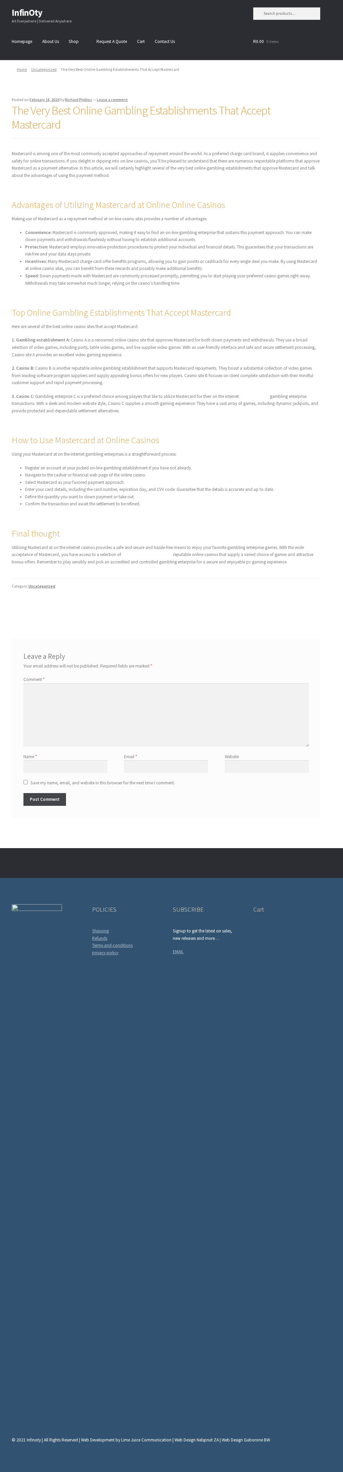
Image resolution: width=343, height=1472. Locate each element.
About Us (50, 41)
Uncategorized (44, 69)
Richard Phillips (78, 99)
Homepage (22, 41)
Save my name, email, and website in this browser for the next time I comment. (102, 783)
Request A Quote (111, 41)
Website (232, 757)
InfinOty (27, 12)
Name (30, 757)
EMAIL (178, 952)
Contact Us (165, 41)
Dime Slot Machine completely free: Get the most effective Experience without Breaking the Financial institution (85, 608)
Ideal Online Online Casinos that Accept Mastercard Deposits (260, 604)
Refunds (99, 938)
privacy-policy (105, 953)
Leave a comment (112, 99)
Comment (34, 679)
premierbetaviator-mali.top (147, 554)
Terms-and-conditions (112, 945)
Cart (141, 41)
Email (130, 757)
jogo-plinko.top (254, 396)
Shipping (100, 931)
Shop (74, 41)
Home (22, 69)
